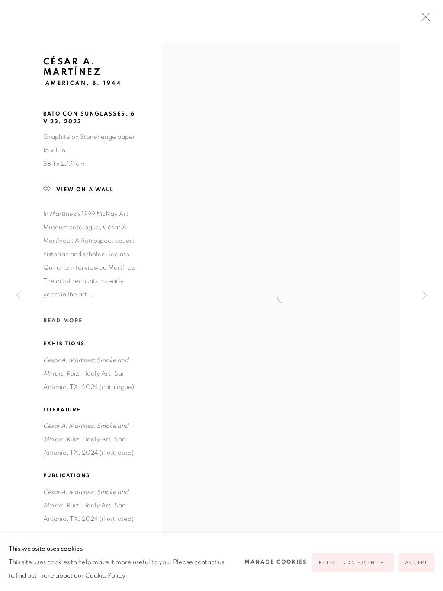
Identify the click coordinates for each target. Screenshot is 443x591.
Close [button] (423, 19)
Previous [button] (18, 295)
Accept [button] (416, 562)
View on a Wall (85, 190)
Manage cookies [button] (275, 562)
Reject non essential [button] (353, 562)
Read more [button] (63, 321)
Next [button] (424, 295)
